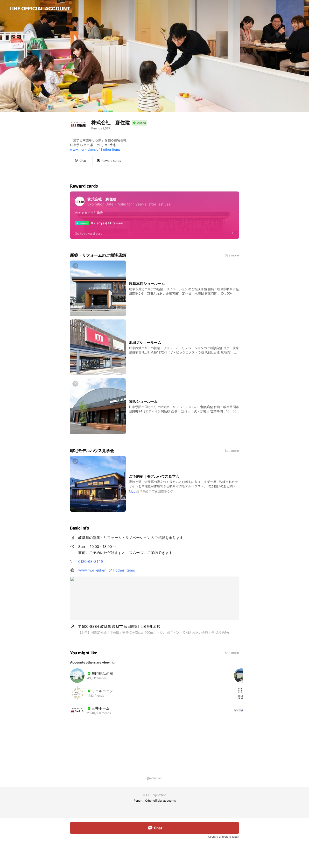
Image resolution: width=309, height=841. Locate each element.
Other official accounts (160, 800)
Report (137, 800)
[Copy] (159, 626)
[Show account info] (139, 123)
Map (132, 491)
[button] (108, 160)
